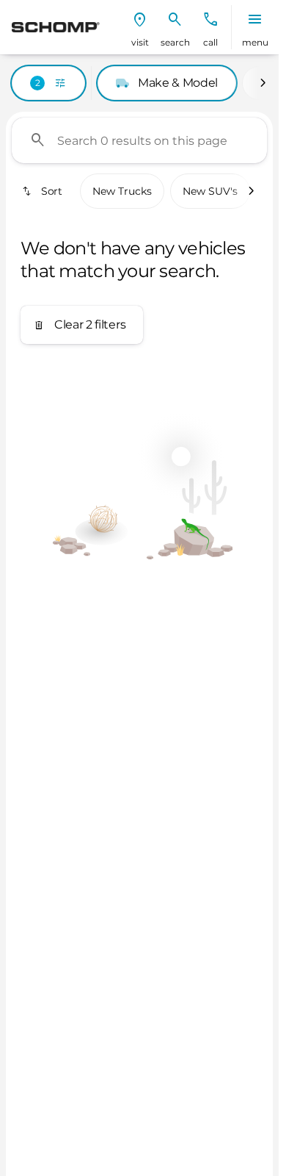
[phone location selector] (210, 20)
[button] (140, 27)
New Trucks (122, 191)
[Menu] (255, 20)
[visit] (140, 20)
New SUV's (210, 191)
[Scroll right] (262, 83)
